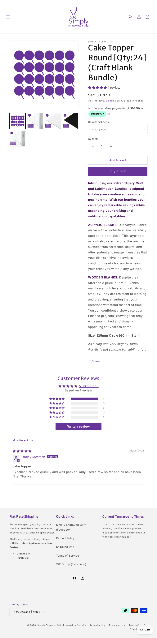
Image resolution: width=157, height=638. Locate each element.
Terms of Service (67, 555)
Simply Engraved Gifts (50, 625)
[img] (22, 451)
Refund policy (97, 625)
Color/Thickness (98, 121)
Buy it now (118, 171)
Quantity (93, 138)
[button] (8, 17)
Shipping (111, 100)
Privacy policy (117, 625)
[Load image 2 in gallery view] (35, 121)
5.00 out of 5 (89, 386)
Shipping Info (65, 546)
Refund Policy (65, 538)
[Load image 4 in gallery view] (71, 121)
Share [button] (96, 361)
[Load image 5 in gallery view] (17, 139)
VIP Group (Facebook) (71, 564)
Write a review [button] (78, 426)
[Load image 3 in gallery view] (53, 121)
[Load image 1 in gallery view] (17, 121)
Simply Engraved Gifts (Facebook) (71, 527)
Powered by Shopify (74, 625)
